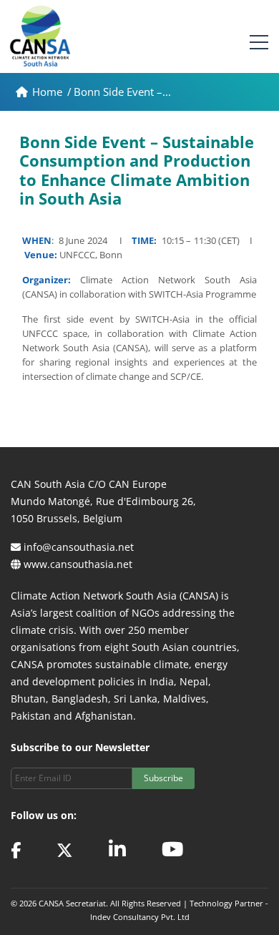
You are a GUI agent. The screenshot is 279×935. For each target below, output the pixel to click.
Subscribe (163, 778)
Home (48, 91)
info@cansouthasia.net (79, 547)
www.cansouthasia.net (78, 564)
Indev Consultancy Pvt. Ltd (140, 916)
